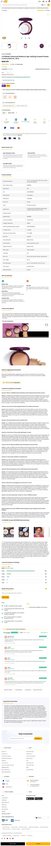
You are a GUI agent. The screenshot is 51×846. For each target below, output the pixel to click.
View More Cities (6, 813)
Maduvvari (4, 807)
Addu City (4, 804)
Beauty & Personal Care (12, 8)
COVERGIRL (4, 10)
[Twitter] (11, 838)
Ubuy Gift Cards (30, 765)
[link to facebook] (25, 38)
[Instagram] (5, 838)
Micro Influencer (5, 769)
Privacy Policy (16, 835)
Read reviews (44, 632)
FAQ (27, 760)
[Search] (48, 5)
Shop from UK (14, 827)
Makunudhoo (5, 809)
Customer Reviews (30, 756)
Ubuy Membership (6, 772)
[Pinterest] (13, 838)
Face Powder (32, 8)
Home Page (4, 8)
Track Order (5, 763)
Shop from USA (6, 827)
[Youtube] (8, 838)
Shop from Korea (44, 827)
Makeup (20, 8)
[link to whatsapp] (21, 38)
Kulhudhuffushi (5, 802)
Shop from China (6, 829)
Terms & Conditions (7, 835)
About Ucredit (29, 763)
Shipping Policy (5, 767)
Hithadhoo (4, 800)
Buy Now (20, 135)
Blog (27, 767)
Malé (3, 795)
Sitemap (4, 760)
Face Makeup (26, 8)
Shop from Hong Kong (34, 827)
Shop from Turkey (16, 829)
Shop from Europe (26, 829)
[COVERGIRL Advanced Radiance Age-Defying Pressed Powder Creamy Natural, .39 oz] (25, 26)
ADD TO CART (13, 843)
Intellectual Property (7, 758)
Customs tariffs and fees (8, 765)
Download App (30, 751)
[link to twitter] (29, 38)
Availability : (5, 69)
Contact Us (4, 754)
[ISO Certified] (14, 820)
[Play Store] (38, 799)
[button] (40, 1)
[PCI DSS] (5, 820)
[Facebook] (3, 838)
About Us (4, 751)
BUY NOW (38, 843)
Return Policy (29, 758)
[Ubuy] (5, 1)
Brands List (29, 754)
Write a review (5, 597)
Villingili (3, 811)
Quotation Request (6, 756)
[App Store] (30, 799)
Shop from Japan (23, 827)
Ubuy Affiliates (29, 769)
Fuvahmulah (5, 798)
